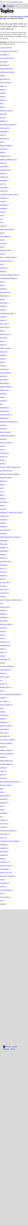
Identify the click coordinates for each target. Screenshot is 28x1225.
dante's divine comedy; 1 (7, 229)
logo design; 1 (4, 502)
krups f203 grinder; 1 (6, 477)
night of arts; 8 (4, 589)
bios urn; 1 (3, 117)
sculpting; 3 (3, 698)
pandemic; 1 (3, 610)
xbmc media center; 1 (6, 890)
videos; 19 (3, 837)
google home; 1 (4, 369)
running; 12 (3, 684)
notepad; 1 (3, 596)
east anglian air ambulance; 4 (8, 278)
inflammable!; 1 (4, 418)
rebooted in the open (16, 2)
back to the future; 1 (6, 82)
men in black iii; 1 (5, 530)
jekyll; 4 (2, 446)
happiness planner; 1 (6, 387)
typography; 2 (4, 813)
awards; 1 (3, 75)
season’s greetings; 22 (6, 705)
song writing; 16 (5, 736)
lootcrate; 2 (3, 509)
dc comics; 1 (3, 243)
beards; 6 (2, 107)
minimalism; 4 (4, 551)
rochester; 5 (3, 673)
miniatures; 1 (4, 547)
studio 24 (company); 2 (7, 753)
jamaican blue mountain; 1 (8, 435)
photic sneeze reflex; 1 (6, 624)
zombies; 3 (3, 904)
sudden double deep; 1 (7, 761)
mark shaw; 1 (4, 519)
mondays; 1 (3, 554)
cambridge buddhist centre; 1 (8, 159)
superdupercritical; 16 (6, 764)
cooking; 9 (3, 201)
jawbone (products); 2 (6, 442)
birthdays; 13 (4, 121)
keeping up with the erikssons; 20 (10, 467)
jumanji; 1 (3, 463)
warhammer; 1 (4, 844)
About (13, 1049)
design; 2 (2, 254)
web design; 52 (4, 862)
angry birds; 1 (4, 61)
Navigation (10, 6)
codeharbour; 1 (4, 180)
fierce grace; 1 (4, 338)
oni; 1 (2, 603)
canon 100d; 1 (4, 166)
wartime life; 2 (4, 848)
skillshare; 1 (3, 719)
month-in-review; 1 (5, 561)
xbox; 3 (2, 893)
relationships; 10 (5, 659)
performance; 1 (4, 617)
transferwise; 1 (4, 802)
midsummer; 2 (4, 540)
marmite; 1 (3, 523)
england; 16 (3, 306)
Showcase (6, 1049)
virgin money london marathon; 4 (10, 841)
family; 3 (2, 331)
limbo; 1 (2, 495)
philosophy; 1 (4, 621)
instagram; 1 (3, 425)
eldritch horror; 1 (5, 296)
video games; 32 (5, 834)
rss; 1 (1, 680)
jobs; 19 (2, 449)
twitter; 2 (2, 809)
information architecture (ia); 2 (9, 422)
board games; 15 (5, 128)
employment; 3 (4, 303)
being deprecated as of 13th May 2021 (14, 17)
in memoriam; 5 (4, 411)
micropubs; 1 (4, 533)
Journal (14, 1046)
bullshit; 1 (3, 152)
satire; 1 (2, 691)
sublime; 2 (3, 757)
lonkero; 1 (3, 505)
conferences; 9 (4, 198)
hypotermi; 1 (4, 401)
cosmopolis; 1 (4, 208)
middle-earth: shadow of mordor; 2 (10, 537)
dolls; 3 (2, 264)
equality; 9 (3, 310)
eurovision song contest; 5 (8, 313)
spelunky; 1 (3, 747)
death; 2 (2, 247)
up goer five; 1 (4, 823)
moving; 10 (3, 572)
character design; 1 (5, 170)
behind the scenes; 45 (6, 110)
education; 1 (3, 289)
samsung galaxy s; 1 (6, 687)
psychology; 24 (4, 642)
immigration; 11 (5, 407)
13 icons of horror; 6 (6, 47)
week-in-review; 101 (6, 872)
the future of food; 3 (6, 785)
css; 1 (1, 219)
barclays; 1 (3, 93)
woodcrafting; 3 (4, 883)
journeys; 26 (3, 456)
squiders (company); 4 (6, 750)
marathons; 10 (4, 516)
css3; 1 (2, 222)
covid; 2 (2, 215)
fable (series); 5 (4, 324)
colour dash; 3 (4, 187)
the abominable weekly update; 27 (10, 782)
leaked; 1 (2, 484)
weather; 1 (3, 858)
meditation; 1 (4, 526)
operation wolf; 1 (5, 607)
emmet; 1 (3, 299)
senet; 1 (2, 708)
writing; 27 (3, 886)
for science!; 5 (4, 352)
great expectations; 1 (6, 373)
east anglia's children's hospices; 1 (10, 275)
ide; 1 (1, 404)
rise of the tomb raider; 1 (7, 666)
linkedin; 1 (3, 498)
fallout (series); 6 (5, 327)
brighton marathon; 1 (6, 145)
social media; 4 (4, 729)
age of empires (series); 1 (7, 58)
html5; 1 (2, 397)
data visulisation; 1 (5, 236)
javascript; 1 (3, 439)
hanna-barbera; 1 (5, 383)
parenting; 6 (3, 614)
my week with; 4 (5, 582)
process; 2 (3, 638)
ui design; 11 (4, 820)
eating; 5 (2, 285)
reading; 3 (3, 649)
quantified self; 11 (5, 645)
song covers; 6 (4, 733)
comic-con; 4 (4, 191)
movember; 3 (4, 565)
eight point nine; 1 (5, 292)
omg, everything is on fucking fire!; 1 (11, 600)
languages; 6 (3, 481)
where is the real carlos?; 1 (8, 876)
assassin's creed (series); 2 (7, 72)
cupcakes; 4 (3, 226)
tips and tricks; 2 (5, 795)
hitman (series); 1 (5, 390)
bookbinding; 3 (4, 131)
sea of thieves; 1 (4, 701)
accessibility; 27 (4, 54)
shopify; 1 (3, 712)
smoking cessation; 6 (6, 726)
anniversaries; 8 (4, 65)
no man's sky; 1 (4, 593)
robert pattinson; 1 (5, 670)
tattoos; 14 (3, 774)
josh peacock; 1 (4, 453)
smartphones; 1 (4, 722)
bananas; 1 (3, 89)
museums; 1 (3, 575)
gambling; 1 (3, 355)
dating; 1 (2, 240)
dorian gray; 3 (4, 268)
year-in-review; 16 (5, 897)
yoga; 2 (2, 900)
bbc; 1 (2, 103)
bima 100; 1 (3, 114)
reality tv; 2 (3, 652)
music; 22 (3, 579)
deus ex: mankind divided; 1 (8, 257)
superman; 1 (3, 768)
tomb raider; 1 (4, 799)
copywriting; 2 (4, 205)
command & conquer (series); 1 (9, 194)
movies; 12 (3, 568)
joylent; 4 (3, 460)
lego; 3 (2, 488)
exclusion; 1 (3, 317)
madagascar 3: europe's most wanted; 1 (11, 512)
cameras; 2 (3, 163)
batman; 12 (3, 100)
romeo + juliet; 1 (5, 677)
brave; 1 (2, 142)
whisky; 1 (3, 879)
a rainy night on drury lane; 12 (9, 51)
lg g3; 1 (2, 491)
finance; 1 (3, 341)
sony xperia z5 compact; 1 (8, 740)
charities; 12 (3, 173)
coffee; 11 (3, 184)
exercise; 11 (3, 320)
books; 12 (3, 135)
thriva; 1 (2, 792)
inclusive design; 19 (6, 414)
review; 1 (2, 663)
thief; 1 (2, 788)
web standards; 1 (5, 869)
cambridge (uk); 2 (5, 156)
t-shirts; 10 (3, 771)
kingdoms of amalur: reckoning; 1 (10, 474)
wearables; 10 (4, 855)
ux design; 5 (3, 827)
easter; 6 (2, 282)
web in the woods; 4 (6, 865)
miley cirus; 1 (4, 544)
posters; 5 (3, 635)
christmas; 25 (4, 177)
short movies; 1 (4, 715)
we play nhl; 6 (4, 851)
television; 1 (3, 778)
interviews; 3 (4, 428)
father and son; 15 (5, 334)
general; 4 (3, 359)
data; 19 (2, 233)
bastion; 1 (3, 96)
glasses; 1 (3, 362)
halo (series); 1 (4, 380)
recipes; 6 (3, 656)
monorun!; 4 (4, 558)
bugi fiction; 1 (4, 149)
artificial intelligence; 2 (6, 68)
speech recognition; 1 (6, 743)
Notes (9, 1046)
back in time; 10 (5, 79)
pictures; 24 (3, 628)
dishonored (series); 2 (6, 261)
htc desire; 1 (3, 393)
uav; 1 (2, 816)
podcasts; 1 (3, 631)
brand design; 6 (4, 138)
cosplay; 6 (3, 212)
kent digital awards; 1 (6, 470)
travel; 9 (2, 806)
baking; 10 (3, 86)
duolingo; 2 (3, 271)
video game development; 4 (8, 830)
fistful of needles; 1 (5, 348)
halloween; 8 (3, 376)
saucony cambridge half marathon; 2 (11, 694)
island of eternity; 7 (6, 432)
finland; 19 (3, 345)
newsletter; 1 (3, 586)
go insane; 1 (3, 366)
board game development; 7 (8, 124)
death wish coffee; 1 (6, 250)
